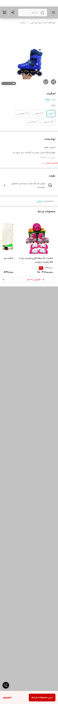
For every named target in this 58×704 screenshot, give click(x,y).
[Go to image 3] (8, 83)
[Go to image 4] (6, 83)
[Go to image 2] (10, 83)
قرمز (37, 113)
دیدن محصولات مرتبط (42, 697)
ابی (51, 113)
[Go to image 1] (13, 83)
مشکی (46, 121)
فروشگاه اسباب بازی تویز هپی (42, 22)
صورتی (21, 113)
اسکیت (23, 22)
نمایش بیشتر (51, 162)
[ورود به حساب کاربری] (13, 12)
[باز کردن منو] (52, 12)
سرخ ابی (32, 121)
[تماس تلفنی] (6, 685)
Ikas (48, 99)
